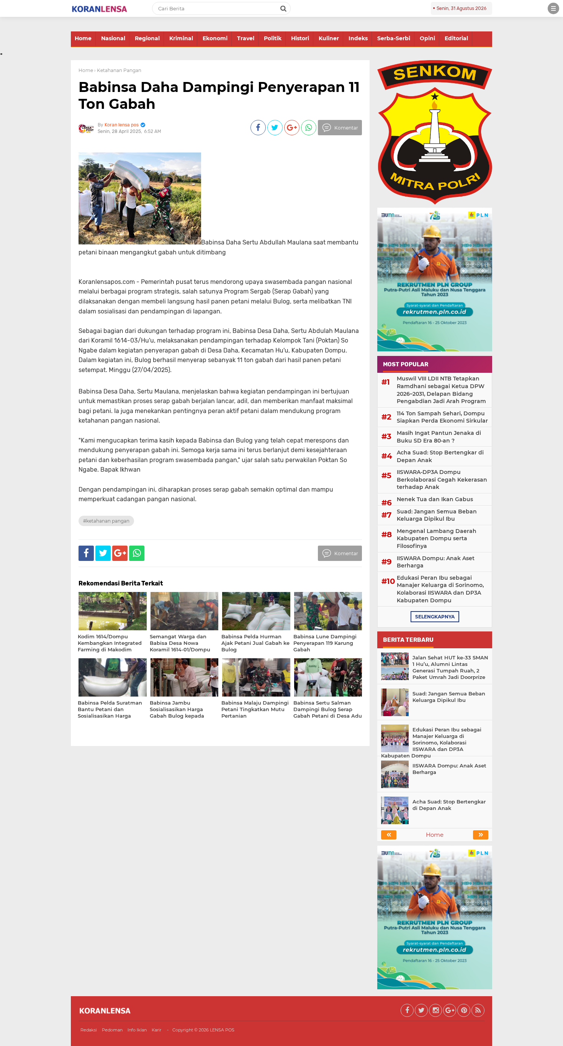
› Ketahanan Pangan (117, 70)
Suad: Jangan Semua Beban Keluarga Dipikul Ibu (437, 515)
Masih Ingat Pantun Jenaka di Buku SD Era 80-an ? (439, 437)
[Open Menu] (553, 8)
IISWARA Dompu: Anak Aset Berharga (436, 562)
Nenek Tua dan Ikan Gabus (435, 499)
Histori (300, 38)
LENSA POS (222, 1030)
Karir (156, 1030)
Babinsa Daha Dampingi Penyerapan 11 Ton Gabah (219, 95)
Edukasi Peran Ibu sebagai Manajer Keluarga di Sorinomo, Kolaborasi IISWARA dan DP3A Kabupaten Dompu (440, 589)
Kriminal (181, 38)
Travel (245, 38)
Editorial (456, 38)
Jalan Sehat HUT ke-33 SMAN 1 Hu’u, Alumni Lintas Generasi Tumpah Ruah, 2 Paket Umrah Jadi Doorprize (450, 667)
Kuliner (329, 38)
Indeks (358, 38)
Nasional (113, 38)
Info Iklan (137, 1030)
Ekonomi (215, 38)
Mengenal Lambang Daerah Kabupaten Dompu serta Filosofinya (436, 538)
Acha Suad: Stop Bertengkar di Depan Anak (440, 456)
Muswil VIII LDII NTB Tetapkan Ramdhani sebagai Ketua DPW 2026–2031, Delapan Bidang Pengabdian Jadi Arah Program (441, 390)
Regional (147, 38)
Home (83, 38)
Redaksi (88, 1030)
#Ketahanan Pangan (106, 521)
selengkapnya (435, 617)
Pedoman (112, 1030)
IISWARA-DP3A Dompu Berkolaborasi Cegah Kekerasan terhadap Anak (442, 479)
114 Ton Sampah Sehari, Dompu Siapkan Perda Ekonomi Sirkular (442, 417)
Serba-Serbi (393, 38)
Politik (273, 38)
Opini (427, 38)
